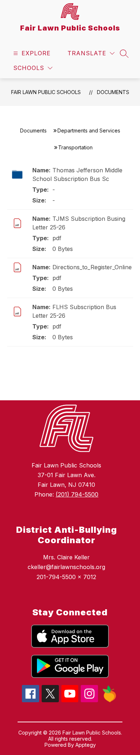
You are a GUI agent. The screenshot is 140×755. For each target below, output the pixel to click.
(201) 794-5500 (77, 494)
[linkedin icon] (109, 700)
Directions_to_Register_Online (92, 267)
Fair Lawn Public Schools (46, 92)
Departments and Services (88, 130)
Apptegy (85, 745)
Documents (113, 92)
